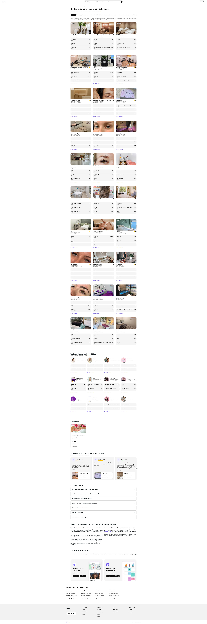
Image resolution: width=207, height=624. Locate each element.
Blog (82, 612)
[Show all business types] (135, 554)
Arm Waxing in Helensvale (99, 598)
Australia (87, 6)
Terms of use (115, 612)
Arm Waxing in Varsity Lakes (71, 591)
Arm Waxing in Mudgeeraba (99, 595)
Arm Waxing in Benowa (70, 590)
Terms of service (116, 611)
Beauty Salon (76, 6)
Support (98, 614)
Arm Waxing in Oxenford (113, 590)
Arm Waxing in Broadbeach (70, 598)
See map (99, 11)
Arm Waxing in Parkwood (70, 593)
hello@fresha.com (108, 531)
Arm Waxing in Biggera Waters (71, 595)
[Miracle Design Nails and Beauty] (78, 436)
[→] (136, 468)
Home (72, 6)
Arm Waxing (82, 6)
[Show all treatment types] (135, 15)
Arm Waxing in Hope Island (113, 593)
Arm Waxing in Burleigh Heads (86, 598)
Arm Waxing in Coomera (113, 591)
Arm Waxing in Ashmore (85, 591)
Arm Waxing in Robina (98, 591)
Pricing (98, 611)
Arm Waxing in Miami (84, 590)
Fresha (88, 527)
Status (98, 616)
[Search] (121, 2)
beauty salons (77, 527)
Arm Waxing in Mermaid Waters (86, 595)
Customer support (85, 611)
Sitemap (83, 614)
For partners (99, 609)
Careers (83, 609)
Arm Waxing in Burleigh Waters (86, 593)
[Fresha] (4, 1)
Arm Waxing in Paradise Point (114, 595)
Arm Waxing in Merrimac (99, 593)
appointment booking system (110, 532)
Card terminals (99, 612)
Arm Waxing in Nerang (113, 598)
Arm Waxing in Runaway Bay (99, 590)
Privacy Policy (115, 609)
